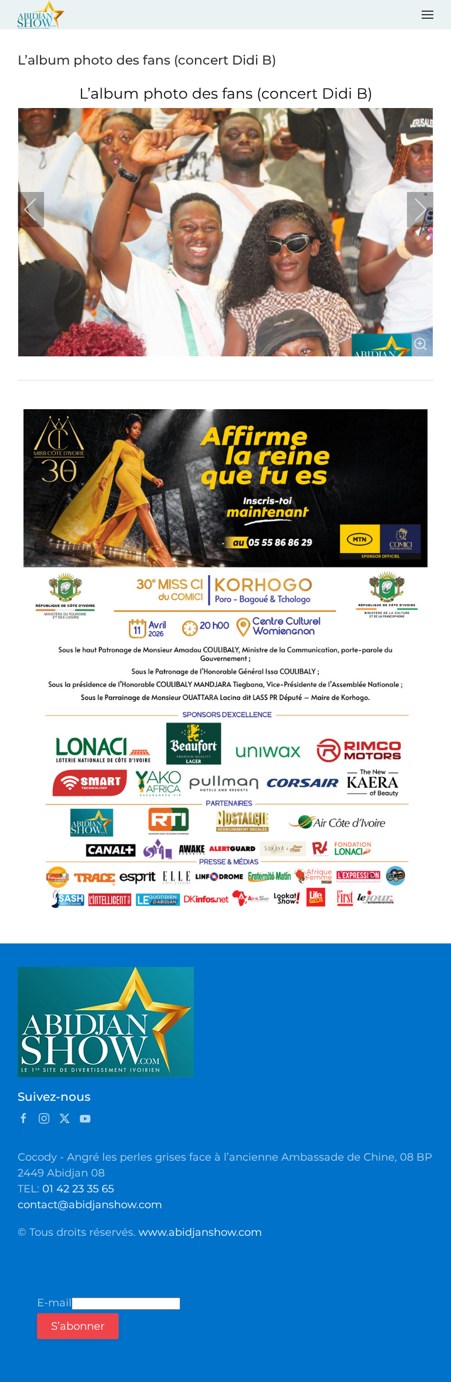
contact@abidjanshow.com (90, 1204)
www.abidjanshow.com (200, 1232)
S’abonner (78, 1326)
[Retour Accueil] (41, 14)
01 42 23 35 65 (78, 1188)
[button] (427, 14)
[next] (412, 209)
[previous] (38, 209)
